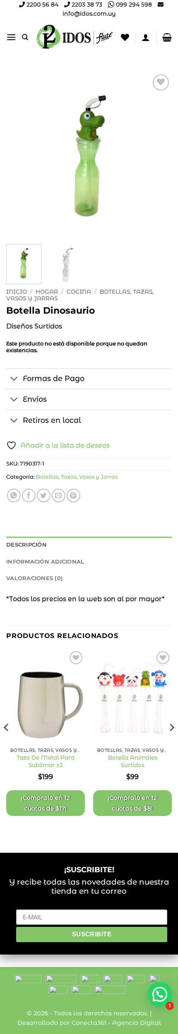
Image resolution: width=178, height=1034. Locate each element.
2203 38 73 (86, 4)
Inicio (16, 291)
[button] (11, 37)
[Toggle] (14, 380)
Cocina (79, 291)
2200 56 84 (41, 4)
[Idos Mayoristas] (75, 37)
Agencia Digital (136, 1023)
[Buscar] (25, 37)
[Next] (158, 155)
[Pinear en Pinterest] (73, 495)
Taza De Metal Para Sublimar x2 (46, 761)
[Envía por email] (58, 495)
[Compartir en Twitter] (44, 495)
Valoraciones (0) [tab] (34, 578)
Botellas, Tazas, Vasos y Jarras (77, 477)
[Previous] (19, 155)
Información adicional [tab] (45, 562)
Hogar (47, 291)
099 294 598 (133, 4)
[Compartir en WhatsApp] (14, 495)
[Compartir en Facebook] (29, 495)
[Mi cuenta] (146, 37)
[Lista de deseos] (125, 37)
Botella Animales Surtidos (132, 761)
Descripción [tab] (26, 545)
